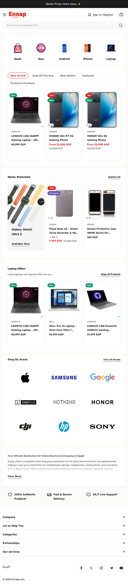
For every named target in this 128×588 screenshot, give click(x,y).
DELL (51, 321)
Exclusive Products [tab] (22, 83)
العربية (6, 566)
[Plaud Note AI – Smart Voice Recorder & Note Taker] (64, 202)
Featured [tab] (88, 75)
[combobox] (64, 25)
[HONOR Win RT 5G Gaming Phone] (64, 110)
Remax (90, 224)
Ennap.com (18, 579)
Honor (53, 131)
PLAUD (52, 224)
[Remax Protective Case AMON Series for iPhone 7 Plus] (102, 202)
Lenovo (15, 131)
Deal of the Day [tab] (42, 75)
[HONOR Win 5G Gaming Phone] (102, 110)
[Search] (121, 25)
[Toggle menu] (5, 15)
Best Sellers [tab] (67, 75)
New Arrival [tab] (18, 75)
